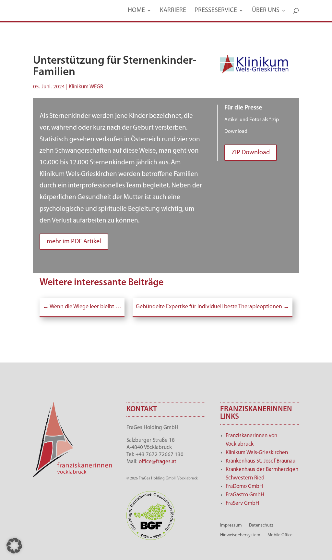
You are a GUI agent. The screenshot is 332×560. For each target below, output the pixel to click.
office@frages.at (157, 462)
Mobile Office (279, 535)
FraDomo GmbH (244, 486)
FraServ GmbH (242, 503)
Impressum (231, 525)
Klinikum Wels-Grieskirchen (257, 452)
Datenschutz (261, 525)
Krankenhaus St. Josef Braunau (260, 461)
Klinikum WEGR (86, 87)
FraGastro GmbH (245, 495)
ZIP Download (250, 152)
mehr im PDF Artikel (74, 241)
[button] (14, 545)
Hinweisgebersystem (240, 535)
